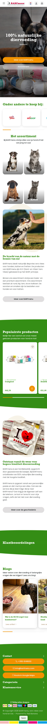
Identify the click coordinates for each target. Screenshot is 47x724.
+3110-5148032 (24, 661)
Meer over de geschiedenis (23, 510)
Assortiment (23, 66)
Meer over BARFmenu (23, 60)
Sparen (23, 718)
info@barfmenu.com (24, 668)
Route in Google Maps (24, 675)
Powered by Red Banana (27, 713)
